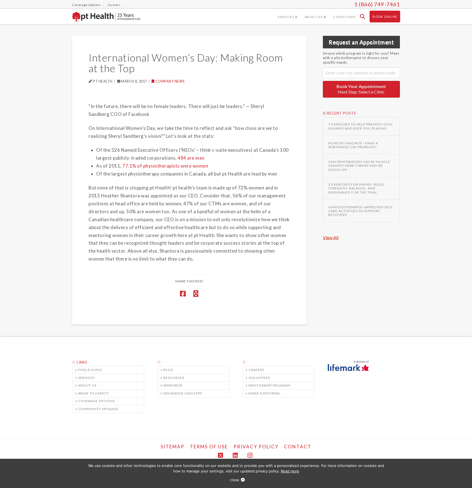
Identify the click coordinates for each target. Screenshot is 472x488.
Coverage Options (96, 401)
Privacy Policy (256, 446)
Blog (168, 370)
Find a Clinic (90, 370)
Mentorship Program (270, 385)
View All (330, 237)
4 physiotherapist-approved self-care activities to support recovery (361, 211)
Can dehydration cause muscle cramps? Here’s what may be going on (359, 166)
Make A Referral (265, 393)
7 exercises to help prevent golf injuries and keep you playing (360, 126)
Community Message (98, 409)
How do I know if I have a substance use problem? (353, 145)
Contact (297, 446)
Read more (290, 471)
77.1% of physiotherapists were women (165, 166)
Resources (173, 378)
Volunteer (259, 378)
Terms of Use (209, 446)
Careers (256, 370)
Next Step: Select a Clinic (361, 89)
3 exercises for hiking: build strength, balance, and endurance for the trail (356, 188)
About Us (87, 385)
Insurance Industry (182, 393)
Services (86, 378)
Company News (170, 81)
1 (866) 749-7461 (377, 4)
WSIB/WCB (172, 385)
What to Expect (93, 393)
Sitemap (172, 446)
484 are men (191, 158)
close (234, 480)
